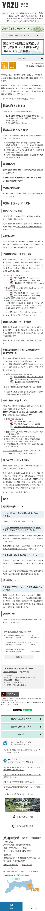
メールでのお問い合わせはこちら (15, 685)
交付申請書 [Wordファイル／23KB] (27, 280)
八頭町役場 (11, 838)
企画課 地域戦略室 (10, 672)
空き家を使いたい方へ (21, 726)
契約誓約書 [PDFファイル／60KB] (26, 293)
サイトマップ (27, 865)
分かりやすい (10, 644)
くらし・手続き (38, 13)
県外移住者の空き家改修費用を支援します (18, 782)
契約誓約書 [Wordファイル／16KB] (27, 295)
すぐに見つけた (10, 651)
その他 (21, 734)
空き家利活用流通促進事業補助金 (29, 227)
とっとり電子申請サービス (12, 312)
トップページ (12, 13)
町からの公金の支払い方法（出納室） (16, 492)
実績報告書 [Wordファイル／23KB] (27, 424)
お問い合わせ (33, 871)
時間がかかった (35, 651)
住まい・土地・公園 (16, 16)
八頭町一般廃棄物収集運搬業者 (17, 155)
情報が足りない (35, 637)
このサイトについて (10, 865)
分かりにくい (35, 644)
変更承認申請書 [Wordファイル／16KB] (28, 379)
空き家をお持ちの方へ (21, 719)
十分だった (9, 637)
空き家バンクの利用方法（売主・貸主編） (18, 794)
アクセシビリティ (9, 868)
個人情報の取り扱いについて (13, 871)
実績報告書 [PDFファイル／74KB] (26, 421)
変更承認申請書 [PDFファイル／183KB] (28, 377)
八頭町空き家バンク (10, 111)
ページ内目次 (22, 58)
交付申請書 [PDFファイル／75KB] (26, 278)
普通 (19, 637)
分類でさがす (24, 13)
